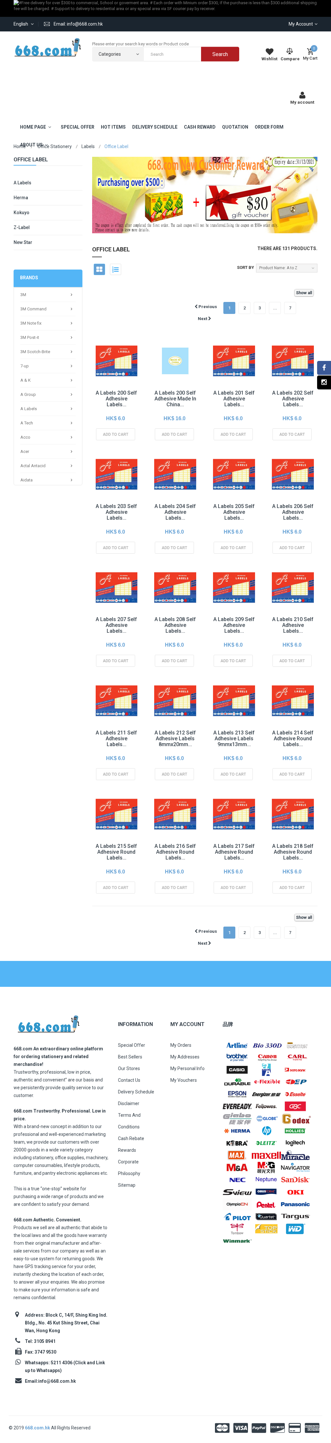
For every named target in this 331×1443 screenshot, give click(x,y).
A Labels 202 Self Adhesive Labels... (293, 399)
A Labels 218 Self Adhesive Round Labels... (293, 852)
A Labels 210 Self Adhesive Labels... (293, 625)
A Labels (22, 182)
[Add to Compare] (102, 389)
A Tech (26, 423)
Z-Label (22, 227)
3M (23, 294)
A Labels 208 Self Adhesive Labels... (175, 625)
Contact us (129, 1080)
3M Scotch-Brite (35, 351)
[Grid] (99, 269)
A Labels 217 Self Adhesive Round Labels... (234, 852)
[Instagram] (324, 382)
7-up (24, 366)
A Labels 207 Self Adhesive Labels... (116, 625)
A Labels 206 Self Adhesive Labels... (293, 512)
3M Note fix (30, 323)
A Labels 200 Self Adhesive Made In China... (175, 399)
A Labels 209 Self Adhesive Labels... (234, 625)
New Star (23, 242)
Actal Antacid (33, 465)
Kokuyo (21, 212)
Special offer (131, 1045)
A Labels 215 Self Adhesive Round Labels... (116, 852)
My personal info (187, 1068)
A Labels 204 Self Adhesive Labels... (175, 512)
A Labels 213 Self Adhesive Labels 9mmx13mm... (234, 738)
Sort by (245, 267)
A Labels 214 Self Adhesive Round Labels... (293, 738)
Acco (25, 437)
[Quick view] (116, 374)
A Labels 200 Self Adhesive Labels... (116, 399)
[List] (115, 269)
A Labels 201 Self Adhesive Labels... (234, 399)
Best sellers (130, 1056)
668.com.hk (38, 1427)
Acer (24, 451)
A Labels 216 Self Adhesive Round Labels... (175, 852)
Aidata (26, 480)
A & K (25, 380)
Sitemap (126, 1185)
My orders (180, 1045)
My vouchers (183, 1080)
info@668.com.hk (57, 1381)
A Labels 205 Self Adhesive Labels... (234, 512)
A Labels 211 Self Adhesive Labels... (116, 738)
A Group (28, 394)
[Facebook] (324, 368)
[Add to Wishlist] (102, 374)
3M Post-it (29, 337)
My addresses (184, 1056)
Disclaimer (128, 1103)
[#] (237, 1045)
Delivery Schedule (136, 1091)
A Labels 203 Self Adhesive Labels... (116, 512)
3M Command (33, 308)
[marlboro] (48, 1022)
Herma (21, 197)
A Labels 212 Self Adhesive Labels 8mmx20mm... (175, 738)
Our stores (129, 1068)
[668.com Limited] (48, 47)
